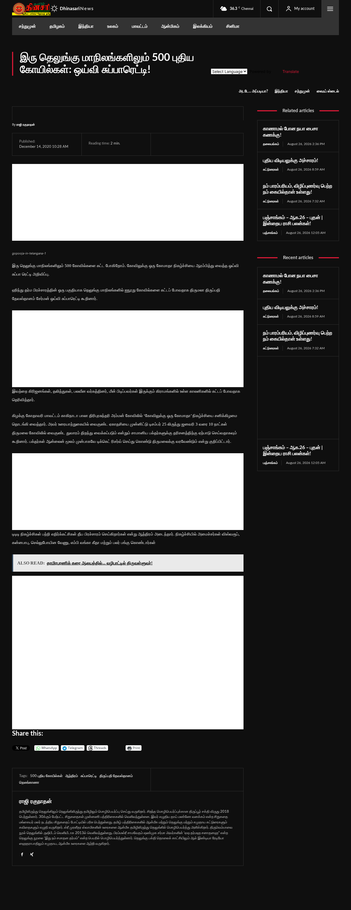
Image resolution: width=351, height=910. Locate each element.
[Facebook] (163, 144)
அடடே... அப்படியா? (253, 91)
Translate (290, 71)
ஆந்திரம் (71, 776)
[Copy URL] (227, 144)
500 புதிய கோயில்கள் (46, 776)
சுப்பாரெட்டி (89, 776)
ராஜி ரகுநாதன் (25, 124)
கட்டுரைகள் (271, 169)
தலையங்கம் (271, 144)
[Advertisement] (128, 202)
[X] (175, 144)
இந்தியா (281, 91)
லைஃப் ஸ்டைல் (328, 91)
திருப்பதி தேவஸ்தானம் (116, 776)
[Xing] (32, 854)
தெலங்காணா (29, 782)
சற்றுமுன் (302, 91)
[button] (269, 9)
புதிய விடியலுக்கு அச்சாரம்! (290, 160)
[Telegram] (201, 144)
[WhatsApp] (188, 144)
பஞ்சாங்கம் (270, 232)
